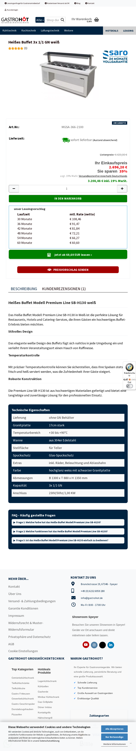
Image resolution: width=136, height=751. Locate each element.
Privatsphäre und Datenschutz (29, 637)
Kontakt (90, 3)
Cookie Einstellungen (23, 651)
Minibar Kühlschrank (48, 697)
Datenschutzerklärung (49, 740)
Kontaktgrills (44, 712)
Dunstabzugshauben (22, 709)
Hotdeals (111, 30)
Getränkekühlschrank (23, 677)
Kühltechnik (9, 30)
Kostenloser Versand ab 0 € (58, 3)
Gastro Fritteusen (21, 693)
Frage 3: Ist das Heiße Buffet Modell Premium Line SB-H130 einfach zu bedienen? (62, 540)
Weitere (68, 30)
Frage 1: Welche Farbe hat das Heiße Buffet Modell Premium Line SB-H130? (58, 522)
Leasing (128, 30)
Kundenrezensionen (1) (64, 288)
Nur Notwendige (114, 736)
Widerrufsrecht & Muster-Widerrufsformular (25, 626)
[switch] (129, 386)
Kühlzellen (43, 686)
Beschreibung (24, 288)
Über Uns (14, 594)
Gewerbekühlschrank (23, 698)
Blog (78, 3)
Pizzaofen (17, 714)
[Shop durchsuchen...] (62, 20)
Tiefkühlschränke (20, 683)
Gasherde (43, 691)
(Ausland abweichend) (105, 140)
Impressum (16, 615)
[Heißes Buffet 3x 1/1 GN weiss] (68, 75)
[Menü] (131, 744)
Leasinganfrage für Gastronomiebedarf (23, 3)
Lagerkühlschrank (47, 681)
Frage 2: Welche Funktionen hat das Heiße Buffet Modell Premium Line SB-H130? (62, 531)
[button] (14, 188)
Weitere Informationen (114, 744)
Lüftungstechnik (50, 30)
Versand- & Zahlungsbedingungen (32, 601)
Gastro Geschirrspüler (23, 704)
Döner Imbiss (45, 707)
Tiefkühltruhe (18, 688)
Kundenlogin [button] (12, 10)
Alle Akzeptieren (114, 728)
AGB (11, 644)
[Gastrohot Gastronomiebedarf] (15, 19)
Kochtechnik (28, 30)
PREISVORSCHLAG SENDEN (70, 270)
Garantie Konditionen (23, 608)
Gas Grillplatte (45, 702)
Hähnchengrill (45, 717)
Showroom (106, 624)
